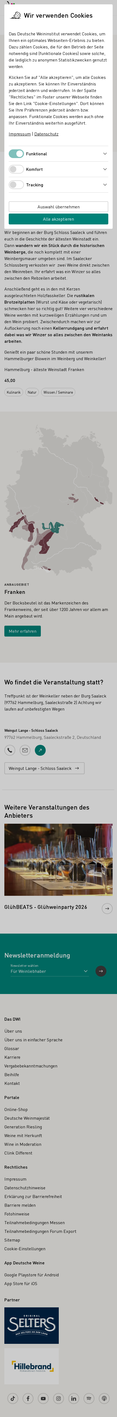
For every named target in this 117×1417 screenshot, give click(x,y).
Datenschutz (46, 134)
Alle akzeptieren (58, 219)
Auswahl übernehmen (59, 206)
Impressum (20, 134)
